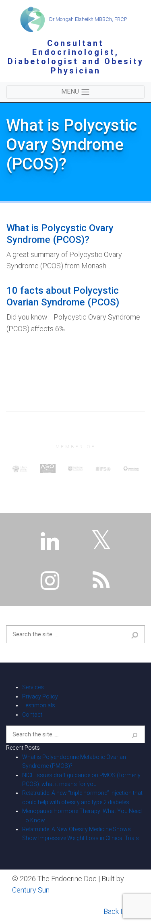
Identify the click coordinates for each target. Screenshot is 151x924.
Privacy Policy (40, 696)
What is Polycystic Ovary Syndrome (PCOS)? (60, 233)
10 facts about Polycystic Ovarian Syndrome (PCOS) (62, 296)
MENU (71, 91)
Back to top (121, 911)
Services (33, 687)
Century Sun (31, 890)
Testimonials (38, 705)
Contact (32, 714)
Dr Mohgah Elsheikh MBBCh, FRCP (87, 19)
